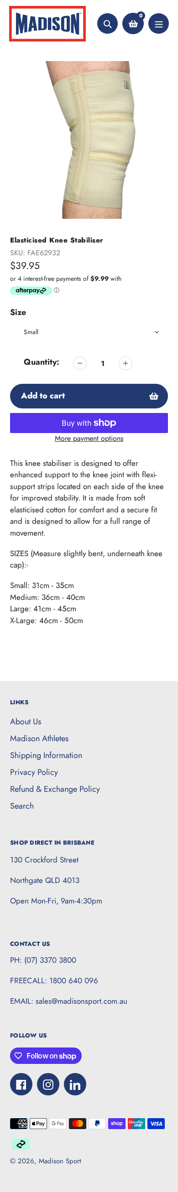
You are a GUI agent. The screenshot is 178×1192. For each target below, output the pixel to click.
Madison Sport (60, 1161)
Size (18, 312)
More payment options (89, 438)
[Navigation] (158, 23)
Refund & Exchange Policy (55, 789)
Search (22, 806)
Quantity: (41, 362)
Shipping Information (46, 755)
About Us (25, 722)
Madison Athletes (39, 738)
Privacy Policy (34, 772)
